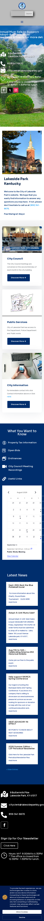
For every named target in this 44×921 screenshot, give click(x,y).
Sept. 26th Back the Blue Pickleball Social (21, 586)
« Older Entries (12, 769)
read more (13, 602)
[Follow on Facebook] (4, 90)
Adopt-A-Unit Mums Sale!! (22, 613)
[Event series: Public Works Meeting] (31, 549)
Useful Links (15, 478)
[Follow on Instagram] (15, 90)
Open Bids (14, 450)
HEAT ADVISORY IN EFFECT (18, 723)
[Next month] (35, 492)
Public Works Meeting (16, 552)
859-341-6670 (15, 63)
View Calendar (12, 556)
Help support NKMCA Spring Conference (19, 678)
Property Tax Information (22, 442)
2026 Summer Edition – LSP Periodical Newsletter (22, 747)
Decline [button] (22, 917)
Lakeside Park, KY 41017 (21, 56)
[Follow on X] (10, 90)
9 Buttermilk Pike (17, 53)
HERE (9, 396)
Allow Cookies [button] (22, 912)
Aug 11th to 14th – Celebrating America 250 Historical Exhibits (21, 652)
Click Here (9, 845)
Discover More (17, 278)
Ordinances (15, 458)
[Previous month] (8, 492)
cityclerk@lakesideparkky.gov (24, 70)
